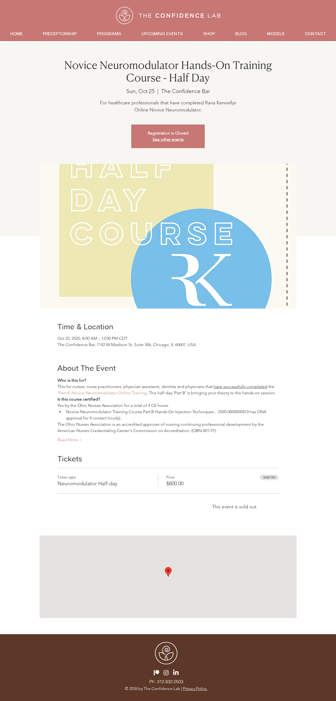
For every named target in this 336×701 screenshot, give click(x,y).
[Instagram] (166, 672)
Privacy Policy (195, 688)
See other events (168, 139)
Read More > (69, 439)
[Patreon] (156, 672)
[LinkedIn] (175, 672)
